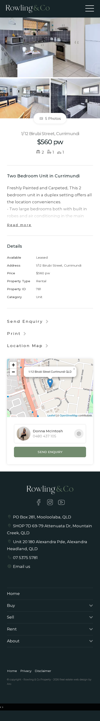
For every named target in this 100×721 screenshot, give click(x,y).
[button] (17, 333)
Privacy (25, 671)
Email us (21, 566)
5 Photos (52, 118)
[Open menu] (89, 8)
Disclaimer (43, 671)
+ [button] (13, 365)
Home (13, 593)
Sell (10, 617)
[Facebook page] (39, 502)
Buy (11, 605)
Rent (12, 629)
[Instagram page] (51, 502)
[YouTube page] (61, 502)
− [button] (13, 372)
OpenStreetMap (69, 415)
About (13, 641)
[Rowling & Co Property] (28, 8)
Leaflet (51, 415)
